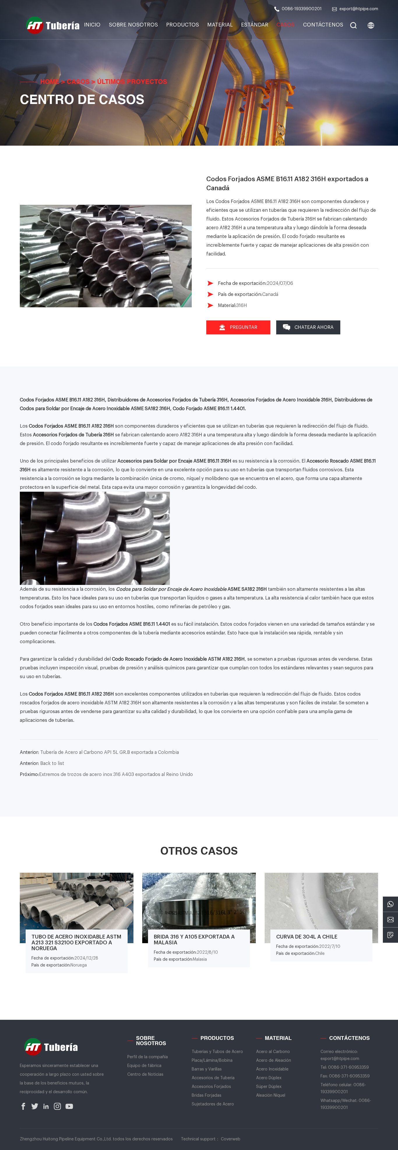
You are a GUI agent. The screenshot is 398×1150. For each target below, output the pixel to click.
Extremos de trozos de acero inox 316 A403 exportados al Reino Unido (106, 774)
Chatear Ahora (314, 327)
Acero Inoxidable (272, 1069)
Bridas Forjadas (206, 1095)
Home (49, 82)
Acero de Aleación (273, 1061)
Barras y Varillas (207, 1069)
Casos (286, 24)
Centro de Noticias (145, 1075)
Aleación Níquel (270, 1095)
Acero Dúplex (268, 1078)
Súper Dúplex (268, 1087)
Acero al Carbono (273, 1052)
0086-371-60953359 (348, 1068)
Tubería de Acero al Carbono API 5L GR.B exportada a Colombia (99, 752)
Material (220, 24)
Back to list (42, 763)
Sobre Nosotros (133, 24)
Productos (182, 24)
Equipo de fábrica (144, 1066)
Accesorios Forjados (211, 1087)
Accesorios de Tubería (213, 1078)
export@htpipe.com (358, 9)
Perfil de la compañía (147, 1057)
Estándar (254, 24)
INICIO (92, 24)
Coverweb (230, 1139)
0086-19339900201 (302, 9)
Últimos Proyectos (132, 82)
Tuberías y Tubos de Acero (217, 1052)
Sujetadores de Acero (213, 1104)
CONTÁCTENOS (323, 24)
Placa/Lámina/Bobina (212, 1061)
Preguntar (243, 327)
